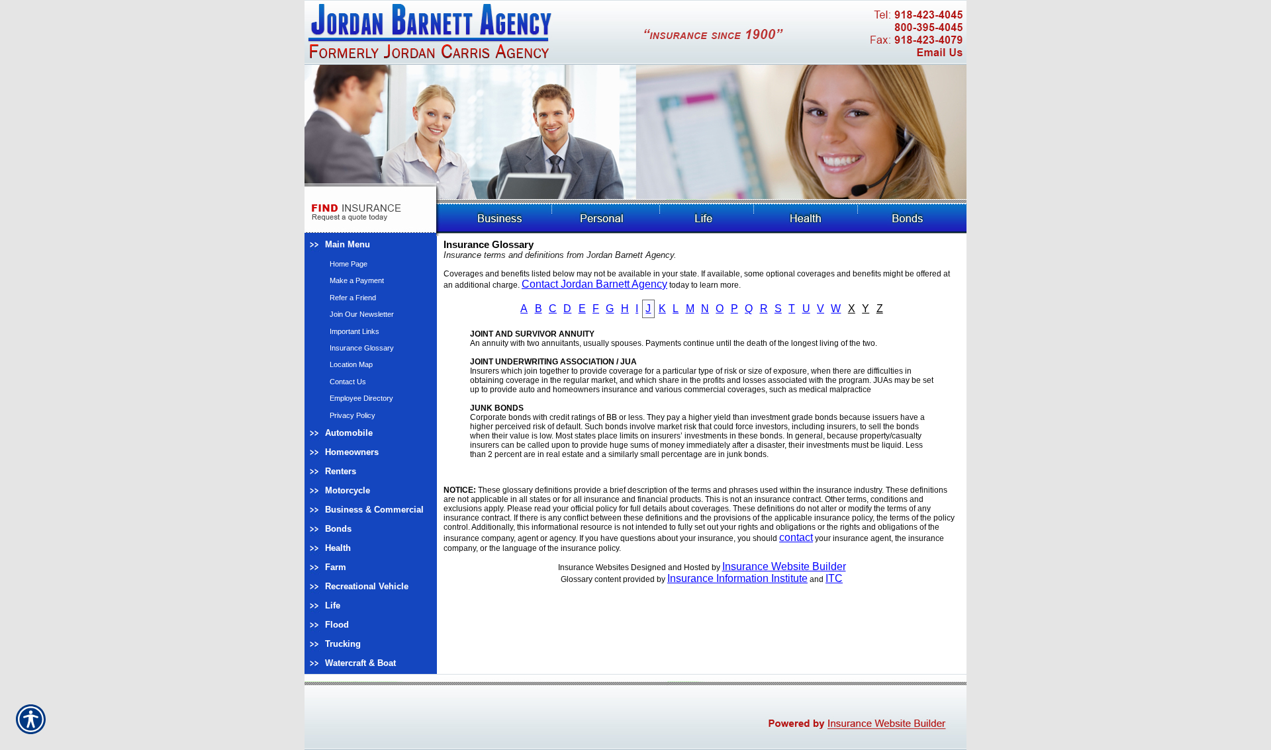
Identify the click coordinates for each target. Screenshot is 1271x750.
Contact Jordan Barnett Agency (594, 284)
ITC (834, 578)
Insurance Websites (593, 567)
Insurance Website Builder (784, 566)
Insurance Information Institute (737, 578)
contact (796, 537)
